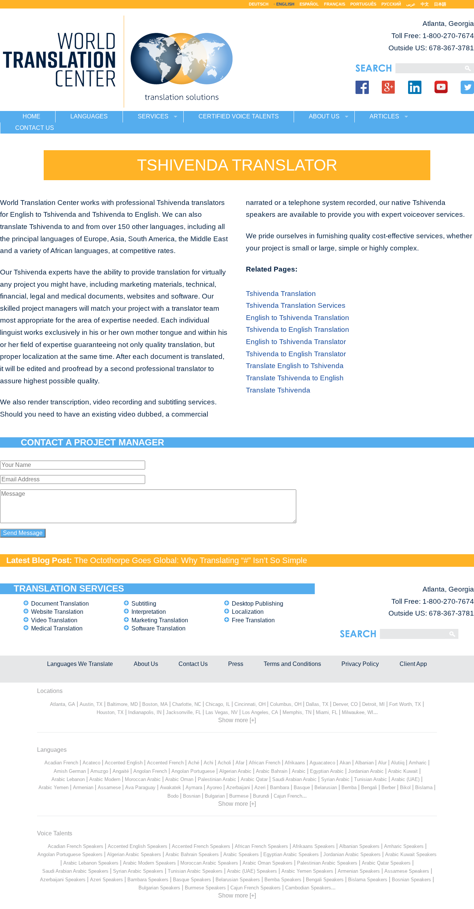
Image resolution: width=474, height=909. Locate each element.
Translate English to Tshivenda (295, 366)
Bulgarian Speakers (159, 888)
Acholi (224, 762)
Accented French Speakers (201, 846)
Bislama (424, 787)
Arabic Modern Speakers (149, 863)
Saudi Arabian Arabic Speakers (75, 871)
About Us (146, 664)
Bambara (279, 787)
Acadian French (61, 762)
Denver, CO (345, 704)
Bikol (405, 787)
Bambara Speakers (147, 879)
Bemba (349, 787)
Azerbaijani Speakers (63, 879)
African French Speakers (261, 846)
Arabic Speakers (241, 854)
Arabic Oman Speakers (268, 863)
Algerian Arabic (235, 771)
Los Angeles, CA (260, 712)
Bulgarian (215, 796)
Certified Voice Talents (238, 116)
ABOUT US (324, 116)
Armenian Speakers (359, 871)
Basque (302, 787)
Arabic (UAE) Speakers (252, 871)
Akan (345, 762)
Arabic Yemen (54, 787)
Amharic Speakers (404, 846)
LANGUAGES (89, 116)
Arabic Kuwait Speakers (411, 854)
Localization (248, 612)
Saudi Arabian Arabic (294, 779)
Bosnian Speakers (411, 879)
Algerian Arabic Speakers (134, 854)
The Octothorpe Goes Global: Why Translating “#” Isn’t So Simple (190, 560)
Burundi (261, 796)
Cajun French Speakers (255, 888)
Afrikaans (295, 762)
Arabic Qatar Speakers (386, 863)
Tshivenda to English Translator (296, 354)
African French (264, 762)
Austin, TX (91, 704)
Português (363, 4)
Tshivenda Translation (281, 293)
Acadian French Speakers (75, 846)
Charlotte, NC (186, 704)
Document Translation (60, 603)
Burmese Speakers (205, 888)
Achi (208, 762)
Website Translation (57, 612)
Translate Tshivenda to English (295, 378)
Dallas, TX (317, 704)
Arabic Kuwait (403, 771)
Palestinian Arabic (217, 779)
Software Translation (158, 628)
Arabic (299, 771)
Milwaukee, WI (357, 712)
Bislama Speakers (367, 879)
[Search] (427, 68)
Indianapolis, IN (144, 712)
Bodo (172, 796)
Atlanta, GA (62, 704)
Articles (384, 116)
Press (235, 664)
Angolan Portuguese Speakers (70, 854)
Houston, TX (110, 712)
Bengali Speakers (325, 879)
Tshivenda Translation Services (296, 305)
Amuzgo (99, 771)
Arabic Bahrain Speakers (192, 854)
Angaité (121, 771)
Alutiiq (397, 762)
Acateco (91, 762)
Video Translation (54, 620)
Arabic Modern (104, 779)
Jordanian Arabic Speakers (352, 854)
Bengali (369, 787)
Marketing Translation (159, 620)
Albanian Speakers (359, 846)
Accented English (124, 762)
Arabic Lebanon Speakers (90, 863)
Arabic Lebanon (68, 779)
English (285, 4)
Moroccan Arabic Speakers (209, 863)
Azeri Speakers (106, 879)
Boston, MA (155, 704)
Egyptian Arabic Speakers (291, 854)
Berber (388, 787)
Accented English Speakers (137, 846)
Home (31, 116)
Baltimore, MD (122, 704)
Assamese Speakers (406, 871)
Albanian (364, 762)
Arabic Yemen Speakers (307, 871)
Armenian (83, 787)
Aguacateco (322, 762)
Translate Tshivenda (278, 390)
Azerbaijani (238, 787)
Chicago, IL (218, 704)
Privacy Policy (360, 664)
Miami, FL (326, 712)
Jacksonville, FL (183, 712)
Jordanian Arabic (366, 771)
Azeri (260, 787)
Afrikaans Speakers (314, 846)
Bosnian (191, 796)
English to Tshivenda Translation (297, 317)
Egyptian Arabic (327, 771)
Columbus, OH (285, 704)
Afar (240, 762)
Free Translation (253, 620)
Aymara (194, 787)
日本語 (440, 4)
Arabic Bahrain (271, 771)
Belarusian (325, 787)
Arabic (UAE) (405, 779)
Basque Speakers (192, 879)
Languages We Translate (80, 664)
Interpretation (148, 612)
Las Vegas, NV (222, 712)
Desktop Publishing (257, 603)
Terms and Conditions (292, 664)
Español (309, 4)
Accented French (165, 762)
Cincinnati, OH (250, 704)
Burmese (238, 796)
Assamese (109, 787)
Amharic (418, 762)
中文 (425, 4)
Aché (193, 762)
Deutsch (258, 4)
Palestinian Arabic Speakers (327, 863)
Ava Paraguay (140, 787)
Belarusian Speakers (238, 879)
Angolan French (150, 771)
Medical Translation (57, 628)
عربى (410, 4)
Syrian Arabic (335, 779)
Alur (382, 762)
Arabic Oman (179, 779)
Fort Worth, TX (405, 704)
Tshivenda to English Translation (297, 329)
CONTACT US (34, 128)
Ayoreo (214, 787)
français (334, 4)
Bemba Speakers (282, 879)
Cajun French (288, 796)
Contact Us (193, 664)
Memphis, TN (297, 712)
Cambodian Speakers (308, 888)
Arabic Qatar (254, 779)
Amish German (70, 771)
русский (391, 4)
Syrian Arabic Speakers (138, 871)
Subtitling (143, 603)
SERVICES (153, 116)
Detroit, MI (373, 704)
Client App (413, 664)
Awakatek (170, 787)
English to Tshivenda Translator (296, 342)
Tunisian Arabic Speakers (195, 871)
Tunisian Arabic (370, 779)
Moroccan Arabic (143, 779)
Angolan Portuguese (193, 771)
